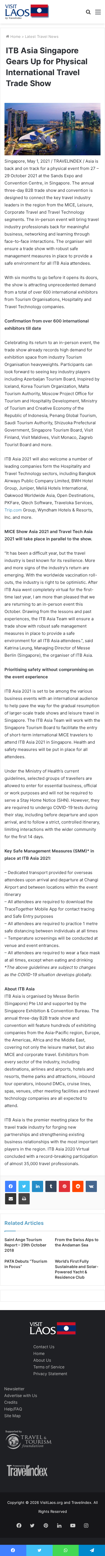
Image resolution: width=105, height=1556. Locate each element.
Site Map (12, 1415)
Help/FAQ (13, 1409)
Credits (10, 1402)
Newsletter (14, 1388)
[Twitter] (24, 1186)
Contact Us (43, 1346)
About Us (42, 1360)
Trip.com (13, 510)
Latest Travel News (42, 36)
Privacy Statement (50, 1373)
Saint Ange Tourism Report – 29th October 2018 (25, 1245)
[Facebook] (10, 1186)
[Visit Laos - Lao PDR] (26, 12)
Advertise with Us (20, 1395)
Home (15, 36)
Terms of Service (48, 1366)
